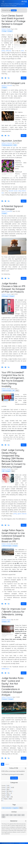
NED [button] (8, 797)
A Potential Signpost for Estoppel (12, 207)
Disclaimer (22, 843)
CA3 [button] (8, 785)
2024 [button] (11, 815)
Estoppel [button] (10, 31)
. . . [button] (11, 785)
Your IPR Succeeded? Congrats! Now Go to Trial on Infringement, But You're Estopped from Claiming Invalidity (13, 379)
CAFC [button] (8, 787)
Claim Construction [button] (6, 808)
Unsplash (8, 122)
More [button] (17, 390)
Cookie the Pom (5, 255)
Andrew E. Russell (6, 29)
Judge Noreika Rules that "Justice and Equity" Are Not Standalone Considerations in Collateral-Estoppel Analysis (12, 686)
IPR (3, 267)
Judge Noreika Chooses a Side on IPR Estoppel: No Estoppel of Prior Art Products (13, 287)
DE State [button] (9, 791)
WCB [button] (12, 787)
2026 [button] (3, 815)
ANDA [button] (15, 145)
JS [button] (11, 793)
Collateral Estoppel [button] (6, 390)
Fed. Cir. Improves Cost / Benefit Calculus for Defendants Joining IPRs (14, 613)
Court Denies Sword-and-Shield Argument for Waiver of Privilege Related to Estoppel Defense (13, 21)
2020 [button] (3, 817)
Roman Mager (10, 635)
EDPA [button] (8, 795)
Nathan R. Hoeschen (7, 85)
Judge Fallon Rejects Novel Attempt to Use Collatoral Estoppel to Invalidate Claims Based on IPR (13, 536)
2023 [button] (15, 815)
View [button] (23, 78)
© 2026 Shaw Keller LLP (8, 843)
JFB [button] (11, 797)
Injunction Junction (12, 140)
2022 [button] (19, 815)
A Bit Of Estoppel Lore (13, 83)
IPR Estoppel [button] (5, 296)
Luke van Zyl (4, 483)
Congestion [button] (15, 808)
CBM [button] (3, 471)
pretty (3, 50)
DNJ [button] (8, 793)
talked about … (6, 668)
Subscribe (14, 778)
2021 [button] (23, 815)
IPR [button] (13, 390)
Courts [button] (3, 785)
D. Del (21, 64)
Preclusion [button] (4, 699)
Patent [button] (6, 799)
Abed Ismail (4, 716)
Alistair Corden (5, 557)
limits (22, 50)
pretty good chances (19, 513)
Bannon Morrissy (5, 315)
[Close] (25, 768)
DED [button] (8, 789)
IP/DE (24, 1)
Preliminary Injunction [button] (7, 145)
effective (8, 50)
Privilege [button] (4, 31)
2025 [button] (7, 815)
